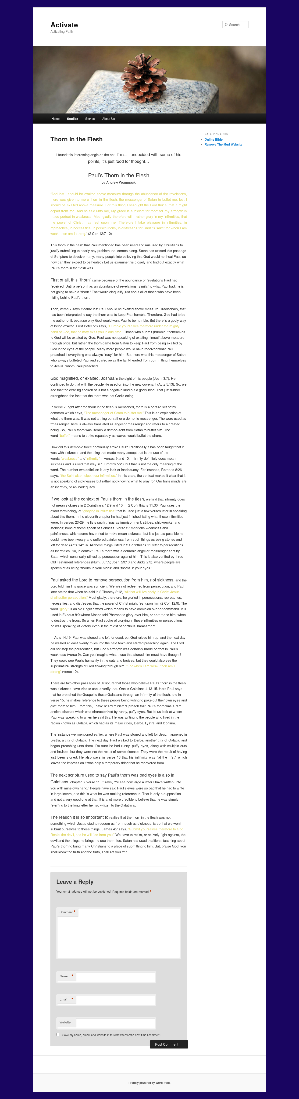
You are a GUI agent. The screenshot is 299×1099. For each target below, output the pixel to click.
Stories (90, 118)
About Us (108, 118)
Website (65, 1022)
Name (67, 976)
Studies (72, 118)
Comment (68, 912)
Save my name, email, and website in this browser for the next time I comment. (111, 1035)
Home (56, 118)
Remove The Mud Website (223, 144)
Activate (64, 24)
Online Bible (214, 139)
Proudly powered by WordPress (149, 1083)
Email (67, 999)
